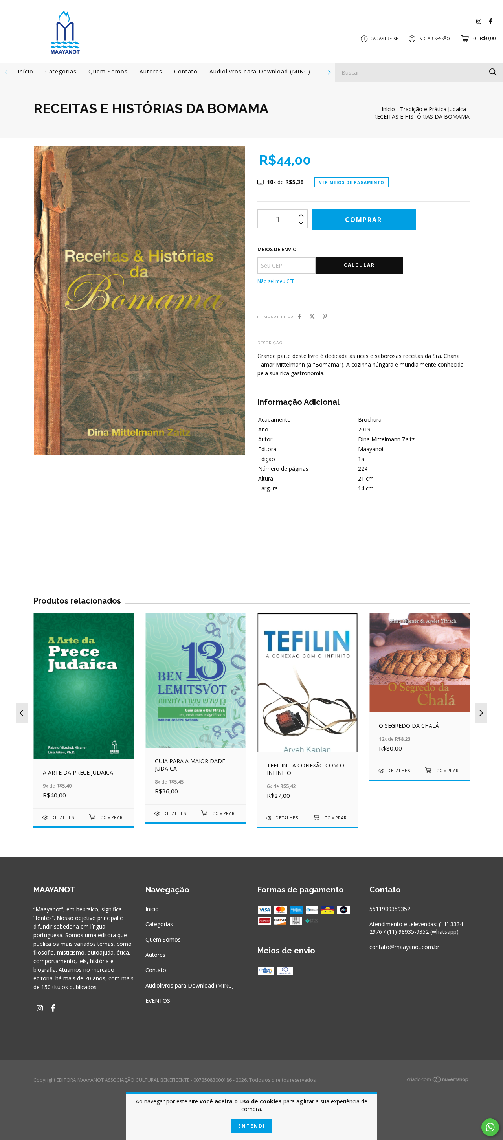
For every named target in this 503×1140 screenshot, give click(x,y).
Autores (151, 71)
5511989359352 (389, 908)
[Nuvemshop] (438, 1081)
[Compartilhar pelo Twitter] (312, 316)
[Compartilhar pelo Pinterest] (324, 316)
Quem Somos (108, 71)
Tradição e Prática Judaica (433, 109)
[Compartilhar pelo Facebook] (300, 316)
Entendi (251, 1126)
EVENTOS (157, 1000)
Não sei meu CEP (276, 281)
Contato (186, 71)
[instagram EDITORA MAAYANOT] (479, 21)
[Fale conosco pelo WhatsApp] (490, 1127)
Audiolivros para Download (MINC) (259, 71)
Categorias (61, 71)
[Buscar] (493, 72)
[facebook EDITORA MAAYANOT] (491, 21)
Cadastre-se (384, 38)
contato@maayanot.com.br (404, 947)
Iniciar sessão (434, 38)
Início (25, 71)
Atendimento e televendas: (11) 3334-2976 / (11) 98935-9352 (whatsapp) (417, 927)
